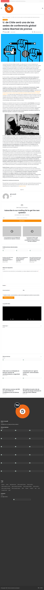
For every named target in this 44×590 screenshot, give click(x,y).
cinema (7, 484)
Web (23, 290)
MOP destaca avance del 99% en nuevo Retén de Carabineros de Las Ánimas (11, 390)
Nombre (4, 285)
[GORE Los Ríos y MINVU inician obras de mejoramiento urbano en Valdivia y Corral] (36, 474)
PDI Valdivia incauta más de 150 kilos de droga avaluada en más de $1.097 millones (32, 390)
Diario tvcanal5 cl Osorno (22, 484)
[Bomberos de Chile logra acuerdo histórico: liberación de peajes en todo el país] (8, 253)
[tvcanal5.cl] (9, 8)
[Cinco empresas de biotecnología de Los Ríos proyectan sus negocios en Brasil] (36, 458)
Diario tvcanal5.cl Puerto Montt (17, 486)
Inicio (4, 17)
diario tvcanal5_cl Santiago (5, 488)
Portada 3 (31, 488)
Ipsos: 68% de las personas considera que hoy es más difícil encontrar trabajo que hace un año (35, 259)
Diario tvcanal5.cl (30, 484)
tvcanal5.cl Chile (4, 490)
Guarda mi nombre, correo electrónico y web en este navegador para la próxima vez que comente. (21, 295)
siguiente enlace (22, 186)
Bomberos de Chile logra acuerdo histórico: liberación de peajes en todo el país (8, 259)
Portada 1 (26, 488)
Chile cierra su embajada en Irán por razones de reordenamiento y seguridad (22, 259)
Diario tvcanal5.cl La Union (5, 486)
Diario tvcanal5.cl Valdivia (27, 486)
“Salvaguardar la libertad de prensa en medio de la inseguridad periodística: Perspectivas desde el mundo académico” (22, 93)
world (9, 490)
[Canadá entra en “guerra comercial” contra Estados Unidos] (32, 364)
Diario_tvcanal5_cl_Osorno (16, 488)
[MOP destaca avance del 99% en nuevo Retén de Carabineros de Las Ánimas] (12, 382)
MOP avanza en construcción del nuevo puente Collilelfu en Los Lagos (22, 1)
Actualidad (8, 17)
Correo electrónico (6, 290)
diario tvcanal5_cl (36, 486)
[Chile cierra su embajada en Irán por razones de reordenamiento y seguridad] (22, 253)
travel (39, 488)
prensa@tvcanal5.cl (4, 496)
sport (35, 488)
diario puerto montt (13, 484)
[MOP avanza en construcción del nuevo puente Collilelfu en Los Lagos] (36, 442)
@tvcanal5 (13, 194)
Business (2, 484)
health (23, 488)
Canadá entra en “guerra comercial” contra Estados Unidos (30, 372)
